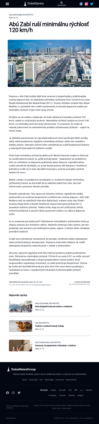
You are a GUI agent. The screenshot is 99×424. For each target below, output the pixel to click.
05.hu (62, 418)
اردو (81, 390)
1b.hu (81, 418)
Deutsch (72, 395)
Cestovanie (60, 380)
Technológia (49, 380)
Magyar (80, 395)
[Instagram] (13, 392)
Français (62, 395)
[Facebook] (7, 392)
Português (52, 395)
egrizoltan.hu (88, 418)
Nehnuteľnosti (71, 380)
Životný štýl (33, 380)
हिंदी (76, 390)
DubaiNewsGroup (23, 369)
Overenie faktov (66, 408)
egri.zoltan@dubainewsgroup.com (79, 284)
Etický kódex (56, 408)
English (53, 390)
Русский (62, 390)
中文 (70, 390)
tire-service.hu (74, 418)
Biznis (25, 380)
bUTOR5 (57, 418)
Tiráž (41, 405)
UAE (41, 380)
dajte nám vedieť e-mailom (42, 285)
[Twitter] (19, 392)
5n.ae (67, 418)
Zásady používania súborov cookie (78, 405)
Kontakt (36, 405)
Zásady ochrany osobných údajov (55, 405)
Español (89, 390)
